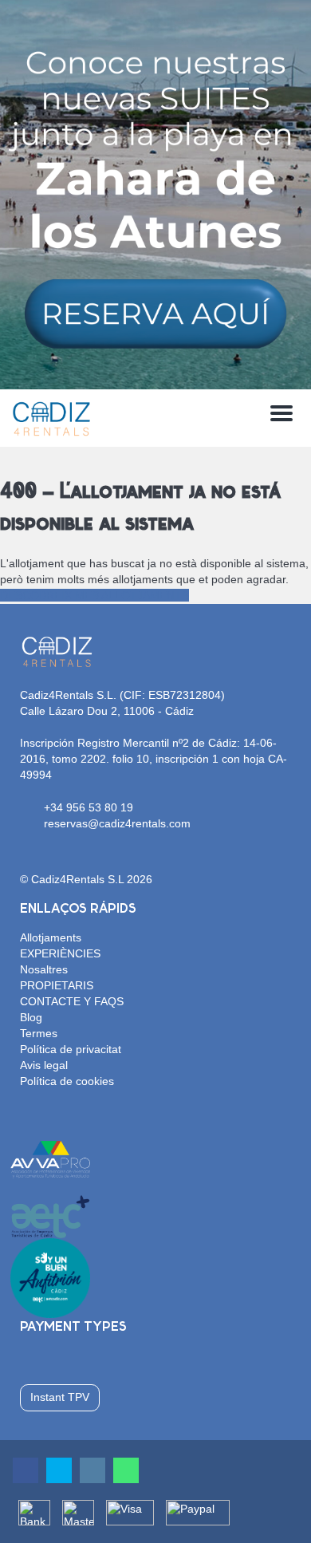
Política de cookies (67, 1081)
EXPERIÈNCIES (60, 953)
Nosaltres (44, 969)
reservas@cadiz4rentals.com (117, 823)
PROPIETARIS (56, 985)
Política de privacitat (70, 1049)
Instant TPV (59, 1397)
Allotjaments (50, 937)
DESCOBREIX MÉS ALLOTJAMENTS (94, 595)
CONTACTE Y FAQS (72, 1001)
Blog (31, 1017)
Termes (38, 1033)
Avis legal (44, 1065)
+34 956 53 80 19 (88, 807)
